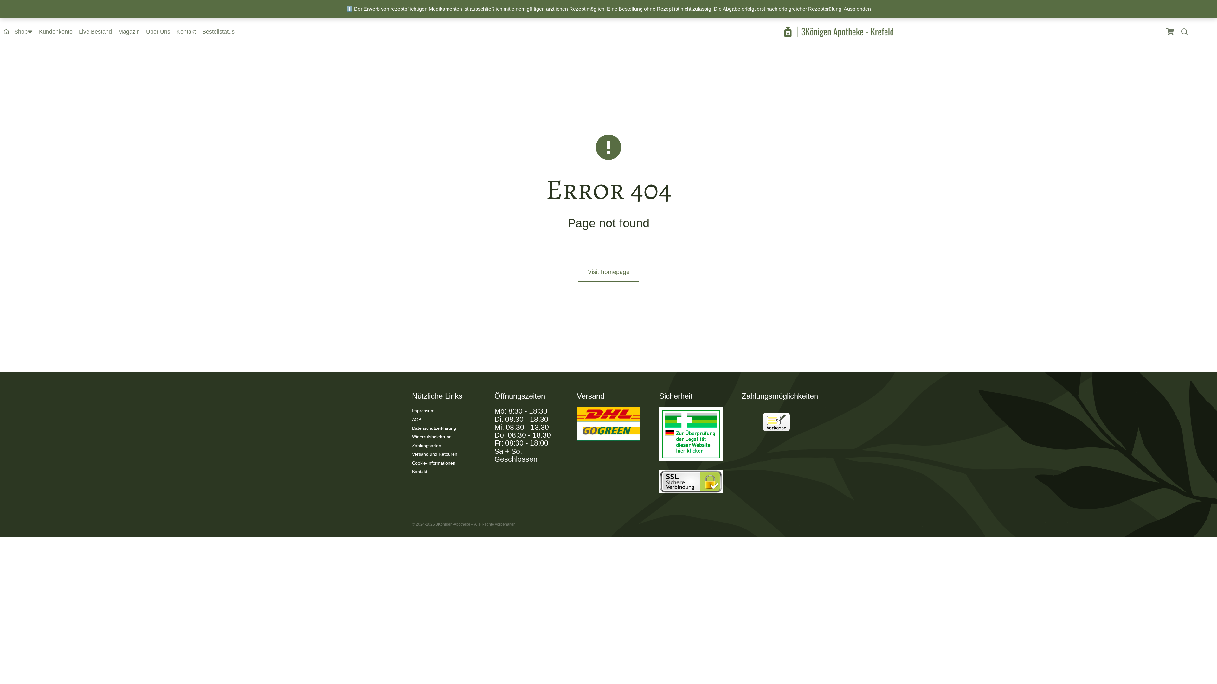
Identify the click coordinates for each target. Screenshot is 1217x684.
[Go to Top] (1204, 671)
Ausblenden (857, 9)
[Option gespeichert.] (1170, 31)
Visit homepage (608, 272)
